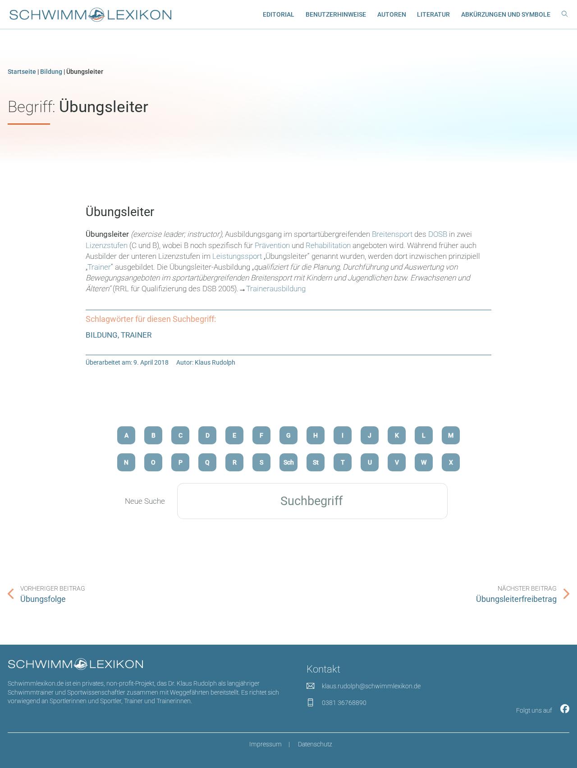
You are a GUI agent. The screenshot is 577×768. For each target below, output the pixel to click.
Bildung (51, 71)
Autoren (391, 14)
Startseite (22, 71)
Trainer (99, 266)
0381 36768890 (344, 702)
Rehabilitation (328, 245)
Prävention (272, 245)
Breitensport (392, 234)
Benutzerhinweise (336, 14)
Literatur (433, 14)
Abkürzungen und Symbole (505, 14)
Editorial (278, 14)
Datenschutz (315, 744)
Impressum (265, 744)
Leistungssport (237, 256)
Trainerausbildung (276, 288)
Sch (289, 462)
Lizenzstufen (107, 245)
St (316, 462)
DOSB (437, 234)
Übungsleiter (120, 212)
